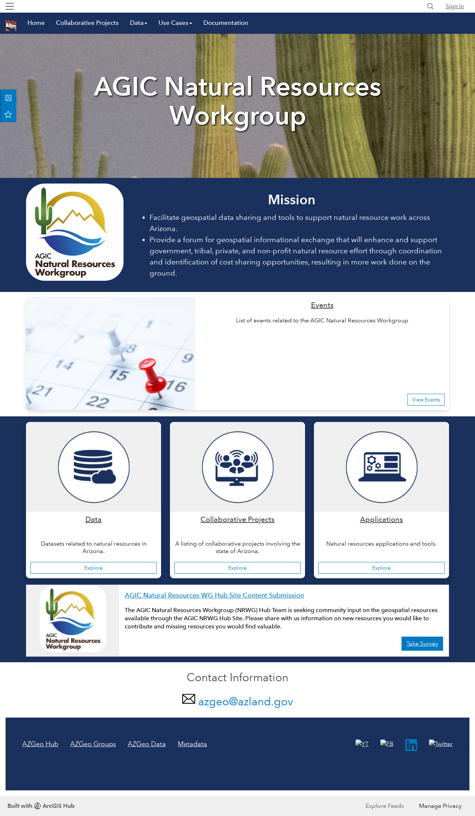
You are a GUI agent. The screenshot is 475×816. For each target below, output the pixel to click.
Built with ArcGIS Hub (41, 805)
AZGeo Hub (40, 744)
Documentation (225, 23)
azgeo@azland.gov (245, 701)
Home (36, 23)
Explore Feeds (385, 805)
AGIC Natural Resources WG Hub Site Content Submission (214, 595)
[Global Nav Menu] (9, 6)
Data (137, 23)
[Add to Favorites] (8, 114)
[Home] (11, 25)
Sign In (455, 6)
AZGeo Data (147, 744)
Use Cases (173, 23)
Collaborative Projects (87, 23)
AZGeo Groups (93, 744)
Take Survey (422, 643)
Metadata (192, 744)
